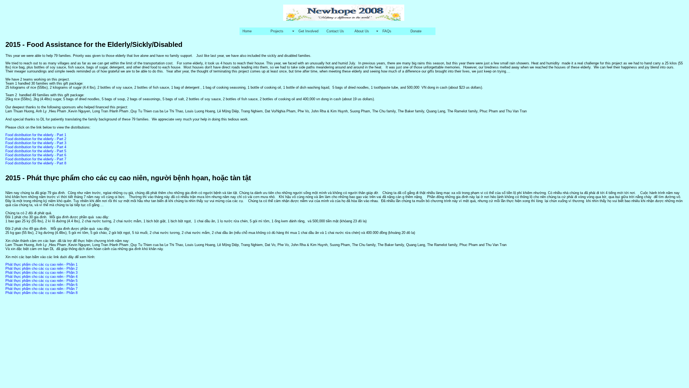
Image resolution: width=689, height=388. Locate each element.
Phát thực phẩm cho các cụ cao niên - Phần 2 (41, 268)
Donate (415, 31)
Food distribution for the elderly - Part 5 (35, 151)
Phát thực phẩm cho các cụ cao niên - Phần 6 (41, 285)
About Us (361, 31)
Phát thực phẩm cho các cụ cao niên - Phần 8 (41, 293)
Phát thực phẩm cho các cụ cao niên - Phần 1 (41, 264)
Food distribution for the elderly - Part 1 (35, 135)
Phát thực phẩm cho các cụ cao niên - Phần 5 (41, 281)
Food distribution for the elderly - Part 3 (35, 143)
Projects (276, 31)
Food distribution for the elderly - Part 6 (35, 155)
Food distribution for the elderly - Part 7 (35, 159)
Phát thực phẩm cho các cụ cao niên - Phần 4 (41, 277)
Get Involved (308, 31)
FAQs (386, 31)
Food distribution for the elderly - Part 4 (35, 147)
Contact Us (335, 31)
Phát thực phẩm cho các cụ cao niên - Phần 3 (41, 273)
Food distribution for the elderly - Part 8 (35, 163)
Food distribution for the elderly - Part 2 (35, 139)
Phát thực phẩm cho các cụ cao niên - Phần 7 (41, 289)
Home (247, 31)
